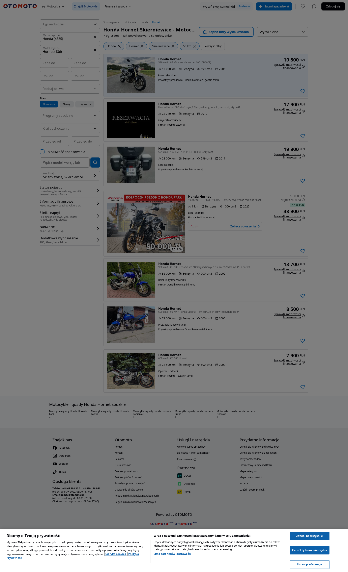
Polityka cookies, (116, 554)
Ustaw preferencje (309, 564)
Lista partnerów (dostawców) (173, 554)
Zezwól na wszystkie (309, 536)
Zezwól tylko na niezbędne (309, 550)
